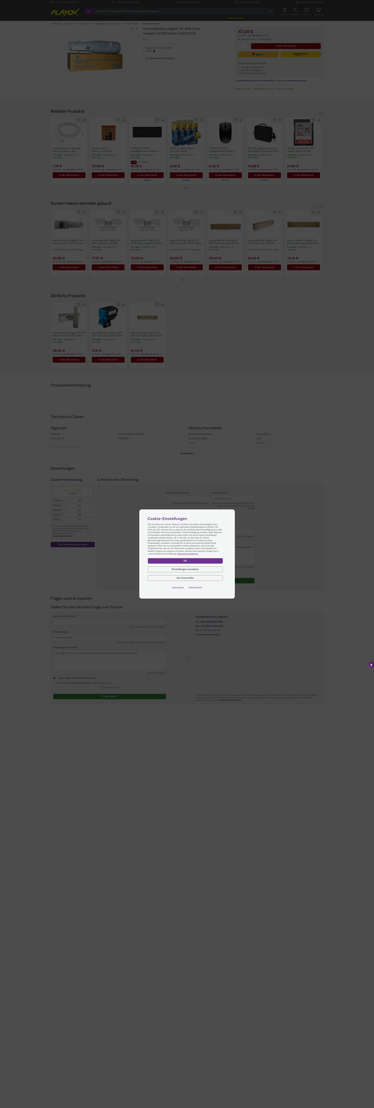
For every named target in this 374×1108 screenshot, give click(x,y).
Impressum (178, 587)
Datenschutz (195, 587)
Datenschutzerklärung (187, 554)
